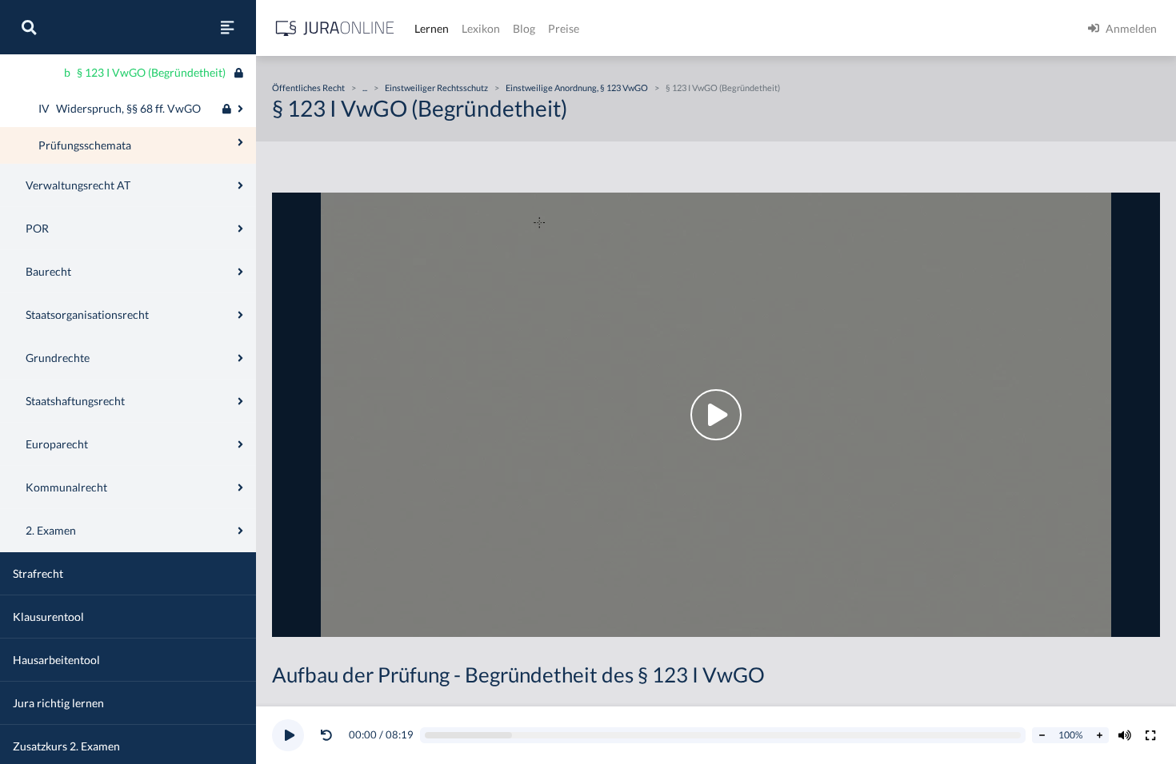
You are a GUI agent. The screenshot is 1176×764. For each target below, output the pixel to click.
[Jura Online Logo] (335, 28)
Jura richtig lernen (58, 703)
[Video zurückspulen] (326, 735)
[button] (329, 735)
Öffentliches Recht (308, 87)
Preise (563, 28)
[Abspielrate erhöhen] (1099, 735)
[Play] (288, 735)
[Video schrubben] (723, 735)
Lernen (431, 28)
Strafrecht (38, 573)
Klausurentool (48, 616)
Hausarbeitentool (56, 660)
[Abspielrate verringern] (1041, 735)
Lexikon (481, 28)
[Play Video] (716, 415)
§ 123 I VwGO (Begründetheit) (723, 87)
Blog (524, 28)
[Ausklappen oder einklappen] (240, 108)
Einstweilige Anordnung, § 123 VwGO (577, 87)
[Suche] (29, 27)
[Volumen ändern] (1124, 735)
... (364, 87)
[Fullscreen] (1150, 735)
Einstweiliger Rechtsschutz (436, 87)
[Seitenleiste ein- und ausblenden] (227, 27)
